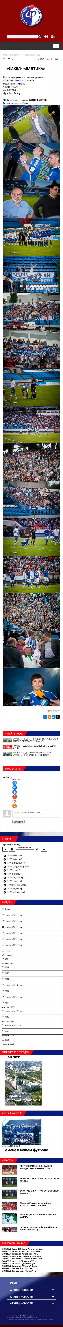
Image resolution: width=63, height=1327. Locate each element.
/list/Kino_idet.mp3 (13, 888)
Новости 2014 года (13, 945)
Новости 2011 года (31, 55)
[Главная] (31, 15)
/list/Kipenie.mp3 (12, 855)
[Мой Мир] (54, 717)
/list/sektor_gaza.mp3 (14, 885)
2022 (7, 991)
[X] (58, 717)
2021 (7, 979)
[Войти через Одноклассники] (14, 806)
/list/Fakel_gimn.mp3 (14, 892)
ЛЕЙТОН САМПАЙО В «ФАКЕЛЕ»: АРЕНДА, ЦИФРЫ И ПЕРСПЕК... (37, 1167)
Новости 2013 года (13, 939)
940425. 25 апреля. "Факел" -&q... (19, 1266)
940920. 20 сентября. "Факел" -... (19, 1271)
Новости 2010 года (13, 921)
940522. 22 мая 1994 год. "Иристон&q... (22, 1249)
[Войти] (45, 37)
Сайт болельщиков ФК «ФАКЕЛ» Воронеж (20, 1316)
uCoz (35, 1317)
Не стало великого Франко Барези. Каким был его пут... (38, 1228)
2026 (7, 1039)
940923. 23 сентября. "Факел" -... (19, 1268)
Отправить (18, 822)
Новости (16, 55)
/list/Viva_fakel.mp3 (13, 877)
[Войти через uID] (14, 783)
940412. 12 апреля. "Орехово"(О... (20, 1254)
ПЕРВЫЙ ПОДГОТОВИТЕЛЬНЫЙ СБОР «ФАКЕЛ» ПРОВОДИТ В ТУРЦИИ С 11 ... (32, 754)
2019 (7, 967)
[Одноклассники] (49, 717)
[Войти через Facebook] (14, 792)
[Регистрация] (53, 37)
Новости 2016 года (13, 997)
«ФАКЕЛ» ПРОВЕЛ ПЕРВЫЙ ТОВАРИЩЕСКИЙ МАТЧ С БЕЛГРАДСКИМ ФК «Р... (35, 740)
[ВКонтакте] (45, 717)
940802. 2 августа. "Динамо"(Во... (19, 1263)
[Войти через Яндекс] (14, 796)
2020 (7, 973)
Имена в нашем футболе (26, 1150)
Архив (7, 909)
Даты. (8, 951)
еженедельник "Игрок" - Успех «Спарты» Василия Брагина (34, 1319)
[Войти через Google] (14, 801)
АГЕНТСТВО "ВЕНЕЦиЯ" (13, 80)
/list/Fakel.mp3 (11, 874)
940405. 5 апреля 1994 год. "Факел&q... (22, 1251)
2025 (7, 1031)
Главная (7, 55)
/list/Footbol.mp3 (12, 881)
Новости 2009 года (13, 915)
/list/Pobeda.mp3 (12, 859)
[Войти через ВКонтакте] (14, 787)
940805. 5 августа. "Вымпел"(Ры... (19, 1261)
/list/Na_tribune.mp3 (14, 863)
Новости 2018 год (13, 1025)
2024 (7, 1017)
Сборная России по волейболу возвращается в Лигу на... (36, 1204)
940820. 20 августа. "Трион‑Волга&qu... (23, 1258)
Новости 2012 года (13, 933)
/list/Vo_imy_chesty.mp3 (16, 866)
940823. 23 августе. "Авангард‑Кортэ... (22, 1256)
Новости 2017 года (13, 1011)
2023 (7, 1003)
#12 (6, 959)
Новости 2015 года (13, 985)
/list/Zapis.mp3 (11, 870)
